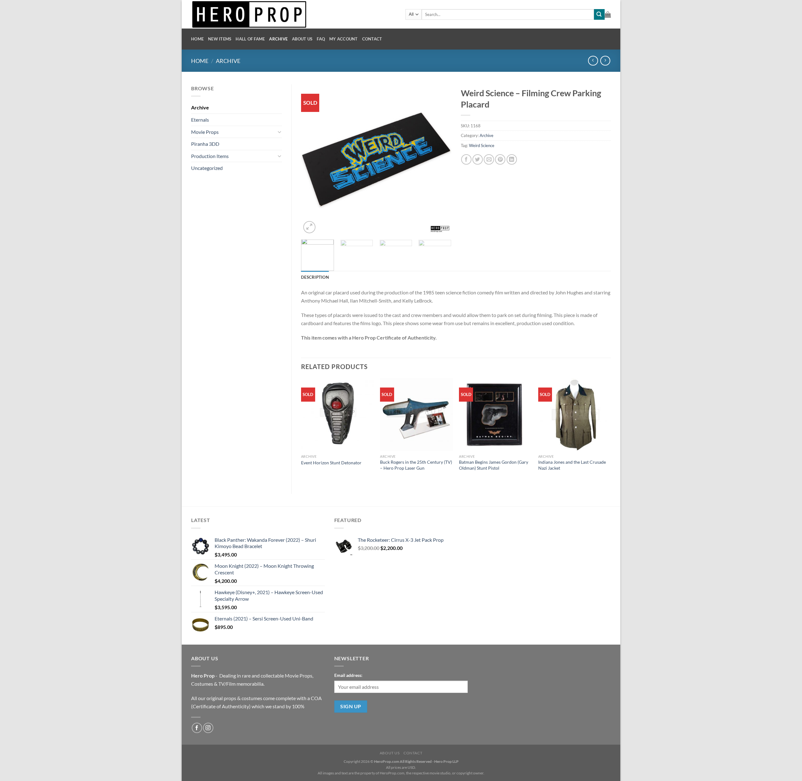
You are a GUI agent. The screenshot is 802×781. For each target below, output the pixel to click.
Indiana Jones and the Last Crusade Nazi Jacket (572, 465)
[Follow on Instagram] (208, 728)
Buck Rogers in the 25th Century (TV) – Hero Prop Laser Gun (416, 465)
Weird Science (481, 145)
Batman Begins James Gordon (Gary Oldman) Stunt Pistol (493, 465)
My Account (343, 38)
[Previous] (312, 160)
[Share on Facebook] (466, 159)
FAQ (321, 38)
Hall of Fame (250, 38)
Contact (372, 38)
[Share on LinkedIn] (512, 159)
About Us (302, 38)
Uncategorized (207, 168)
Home (197, 38)
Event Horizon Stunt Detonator (331, 462)
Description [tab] (315, 277)
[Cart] (608, 14)
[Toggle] (279, 131)
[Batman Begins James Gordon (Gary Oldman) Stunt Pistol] (495, 414)
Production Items (210, 156)
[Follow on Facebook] (197, 728)
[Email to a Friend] (489, 159)
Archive (278, 38)
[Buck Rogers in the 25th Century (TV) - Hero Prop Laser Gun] (416, 414)
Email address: (348, 675)
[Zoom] (309, 227)
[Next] (440, 160)
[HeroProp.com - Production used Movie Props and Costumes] (293, 14)
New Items (219, 38)
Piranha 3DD (205, 144)
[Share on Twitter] (477, 159)
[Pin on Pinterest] (500, 159)
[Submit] (599, 14)
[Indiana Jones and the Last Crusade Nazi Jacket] (574, 414)
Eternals (200, 120)
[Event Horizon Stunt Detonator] (337, 414)
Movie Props (205, 132)
